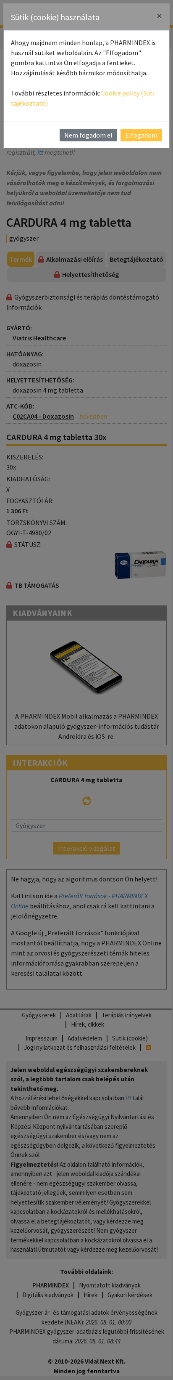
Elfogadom (141, 135)
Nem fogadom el (88, 135)
